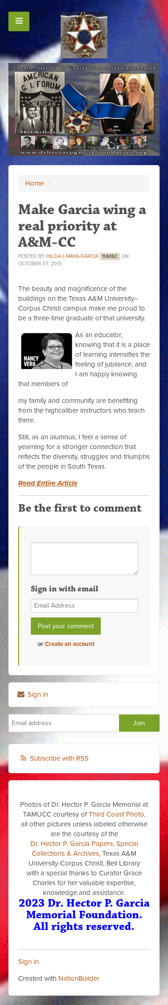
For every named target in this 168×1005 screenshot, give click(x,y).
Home (34, 183)
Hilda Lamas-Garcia (72, 256)
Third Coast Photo (116, 814)
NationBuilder (78, 978)
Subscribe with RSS (59, 758)
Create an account (69, 644)
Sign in (37, 694)
